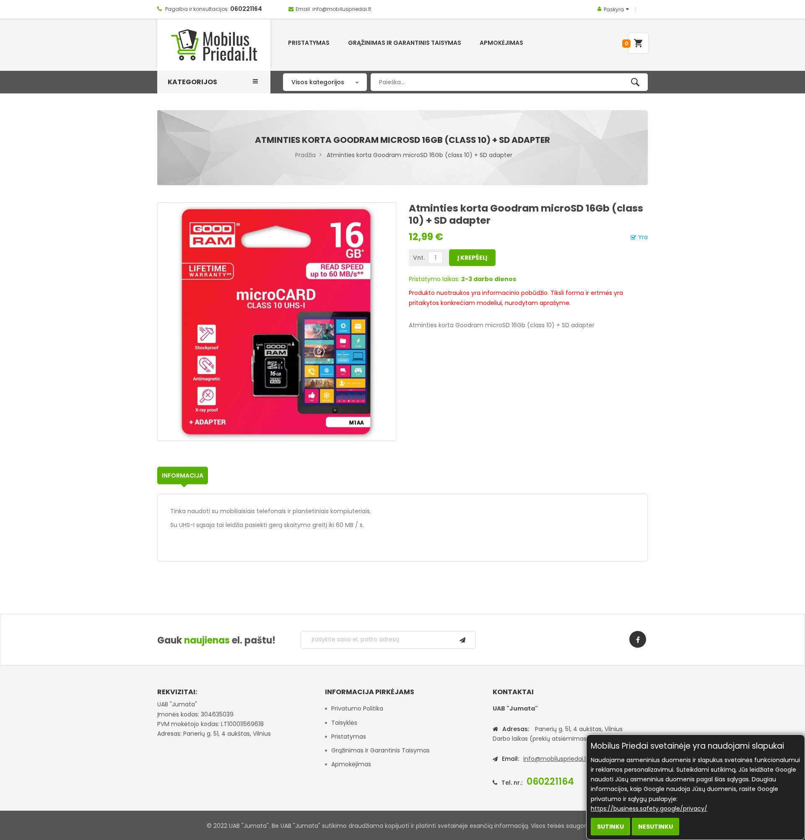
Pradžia (305, 155)
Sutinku (610, 826)
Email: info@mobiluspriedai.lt (333, 9)
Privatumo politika (357, 708)
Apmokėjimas (351, 764)
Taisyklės (344, 723)
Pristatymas (348, 736)
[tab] (182, 475)
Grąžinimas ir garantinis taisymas (380, 750)
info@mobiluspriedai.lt (555, 759)
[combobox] (509, 82)
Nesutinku (655, 826)
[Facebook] (637, 639)
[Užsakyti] (462, 640)
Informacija (182, 475)
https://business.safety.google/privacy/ (649, 808)
